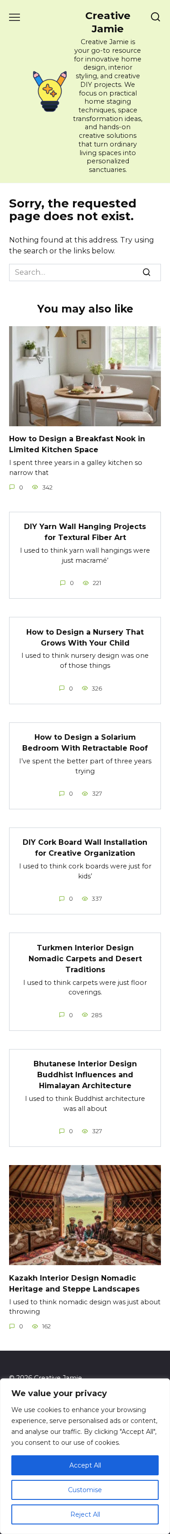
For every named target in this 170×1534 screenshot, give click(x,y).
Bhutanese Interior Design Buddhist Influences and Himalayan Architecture (85, 1075)
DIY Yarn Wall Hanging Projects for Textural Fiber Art (85, 532)
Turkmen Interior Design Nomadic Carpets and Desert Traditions (85, 958)
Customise (85, 1490)
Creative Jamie (108, 22)
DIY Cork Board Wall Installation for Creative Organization (85, 848)
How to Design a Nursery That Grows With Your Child (85, 637)
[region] (85, 1456)
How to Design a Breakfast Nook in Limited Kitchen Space (77, 444)
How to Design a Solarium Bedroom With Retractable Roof (85, 742)
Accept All (85, 1465)
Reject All (85, 1514)
